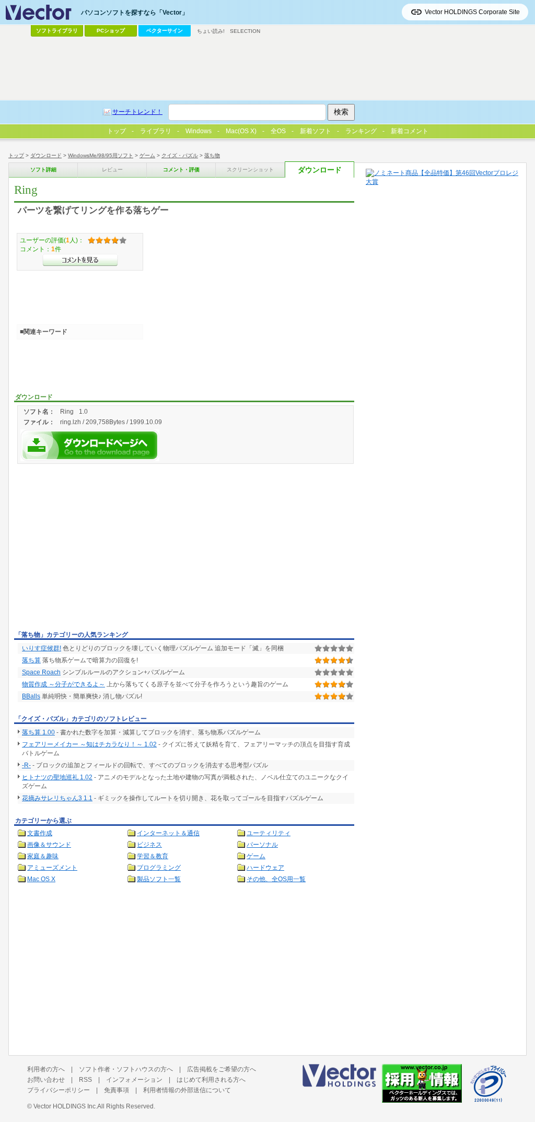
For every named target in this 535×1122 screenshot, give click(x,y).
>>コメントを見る (80, 260)
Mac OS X (41, 879)
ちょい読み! (211, 31)
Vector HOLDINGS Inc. (65, 1106)
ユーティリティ (268, 833)
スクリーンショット (250, 169)
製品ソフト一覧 (159, 879)
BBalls (31, 696)
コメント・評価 (181, 169)
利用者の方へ (46, 1069)
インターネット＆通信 (168, 833)
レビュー (112, 169)
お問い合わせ (46, 1079)
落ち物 (212, 155)
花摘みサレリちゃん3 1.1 (57, 798)
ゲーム (147, 155)
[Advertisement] (102, 549)
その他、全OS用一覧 (276, 879)
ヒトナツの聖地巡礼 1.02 (57, 777)
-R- (26, 765)
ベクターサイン (164, 30)
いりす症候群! (41, 648)
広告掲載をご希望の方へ (221, 1069)
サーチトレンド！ (137, 111)
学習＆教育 (152, 856)
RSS (85, 1079)
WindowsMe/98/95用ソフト (100, 155)
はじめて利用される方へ (211, 1079)
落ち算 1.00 (38, 732)
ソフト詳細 (43, 169)
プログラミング (159, 867)
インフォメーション (134, 1079)
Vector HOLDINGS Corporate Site (472, 12)
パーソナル (262, 844)
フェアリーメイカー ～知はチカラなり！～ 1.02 (89, 744)
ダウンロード (46, 155)
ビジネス (149, 844)
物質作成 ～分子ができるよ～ (63, 684)
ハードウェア (265, 867)
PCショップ (111, 30)
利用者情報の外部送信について (187, 1090)
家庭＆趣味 (43, 856)
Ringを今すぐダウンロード (89, 445)
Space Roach (41, 672)
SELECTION (245, 31)
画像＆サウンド (49, 844)
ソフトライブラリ (57, 30)
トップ (16, 155)
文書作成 (39, 833)
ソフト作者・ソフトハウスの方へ (126, 1069)
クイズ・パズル (179, 155)
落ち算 (31, 660)
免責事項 (116, 1090)
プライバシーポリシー (58, 1090)
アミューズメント (52, 867)
